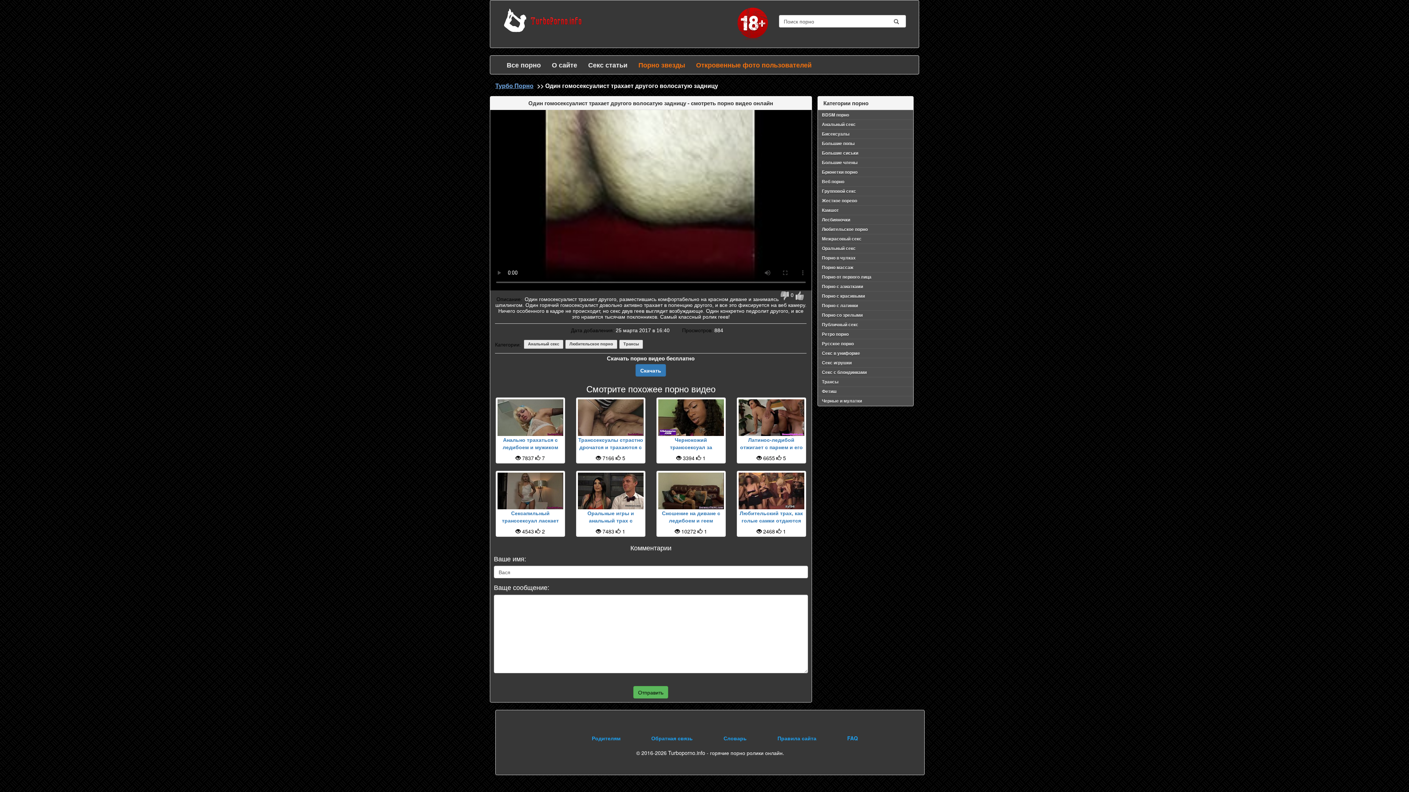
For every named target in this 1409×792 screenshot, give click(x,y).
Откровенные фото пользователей (754, 65)
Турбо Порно (514, 85)
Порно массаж (837, 267)
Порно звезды (661, 65)
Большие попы (838, 143)
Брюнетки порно (840, 172)
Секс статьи (607, 65)
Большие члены (840, 162)
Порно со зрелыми (842, 315)
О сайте (564, 65)
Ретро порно (835, 334)
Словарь (735, 738)
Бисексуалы (835, 134)
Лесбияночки (836, 219)
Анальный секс (543, 344)
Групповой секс (839, 191)
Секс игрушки (837, 362)
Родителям (606, 738)
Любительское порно (591, 344)
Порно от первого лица (846, 277)
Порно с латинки (840, 305)
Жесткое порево (839, 200)
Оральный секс (839, 248)
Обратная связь (672, 738)
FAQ (852, 738)
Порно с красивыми (843, 296)
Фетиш (829, 391)
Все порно (524, 65)
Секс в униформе (841, 353)
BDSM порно (835, 114)
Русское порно (838, 343)
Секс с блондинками (844, 372)
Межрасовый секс (842, 238)
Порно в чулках (839, 257)
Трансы (631, 344)
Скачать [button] (650, 370)
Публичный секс (840, 324)
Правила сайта (797, 738)
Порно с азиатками (842, 286)
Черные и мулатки (842, 400)
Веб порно (833, 181)
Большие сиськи (840, 153)
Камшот (830, 210)
